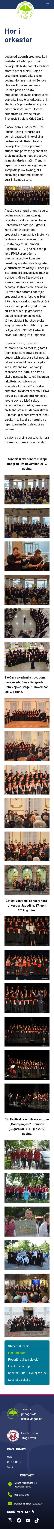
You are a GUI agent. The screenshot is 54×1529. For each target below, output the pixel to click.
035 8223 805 (21, 1494)
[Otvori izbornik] (47, 4)
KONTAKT (27, 1475)
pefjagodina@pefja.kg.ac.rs (28, 1503)
